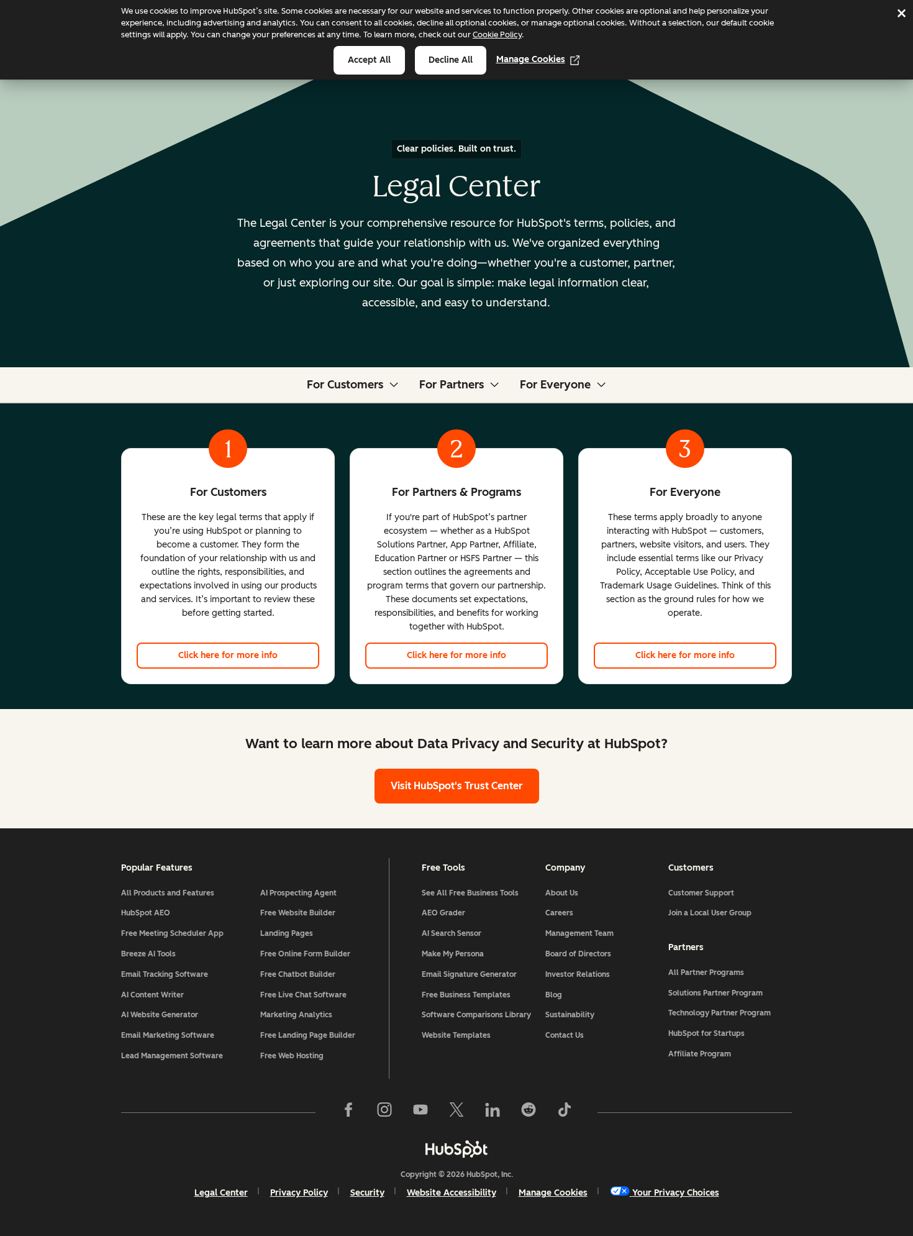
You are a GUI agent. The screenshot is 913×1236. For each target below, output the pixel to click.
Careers (559, 913)
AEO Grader (443, 913)
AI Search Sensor (451, 933)
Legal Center (221, 1193)
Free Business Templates (466, 995)
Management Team (579, 933)
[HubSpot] (456, 1149)
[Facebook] (348, 1112)
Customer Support (701, 893)
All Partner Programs (706, 972)
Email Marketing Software (167, 1035)
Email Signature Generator (469, 974)
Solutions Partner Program (715, 993)
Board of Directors (578, 954)
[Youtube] (420, 1112)
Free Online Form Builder (305, 954)
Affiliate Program (699, 1054)
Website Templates (456, 1035)
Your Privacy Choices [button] (675, 1193)
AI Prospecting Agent (298, 893)
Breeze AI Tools (148, 954)
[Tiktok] (564, 1112)
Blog (553, 995)
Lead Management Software (172, 1055)
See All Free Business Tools (470, 893)
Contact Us (564, 1035)
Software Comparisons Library (476, 1014)
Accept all (369, 60)
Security (367, 1193)
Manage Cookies (530, 59)
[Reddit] (528, 1112)
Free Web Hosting (292, 1055)
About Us (561, 893)
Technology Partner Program (719, 1013)
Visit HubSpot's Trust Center (457, 786)
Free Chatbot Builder (297, 974)
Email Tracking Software (164, 974)
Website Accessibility (451, 1193)
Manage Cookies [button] (553, 1193)
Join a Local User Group (710, 913)
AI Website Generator (159, 1014)
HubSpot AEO (145, 913)
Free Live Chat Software (303, 995)
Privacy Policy (299, 1193)
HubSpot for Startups (706, 1033)
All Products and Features (167, 893)
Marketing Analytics (296, 1014)
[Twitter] (456, 1112)
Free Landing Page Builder (307, 1035)
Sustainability (569, 1014)
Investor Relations (577, 974)
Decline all (451, 60)
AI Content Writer (152, 995)
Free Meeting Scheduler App (172, 933)
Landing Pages (286, 933)
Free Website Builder (297, 913)
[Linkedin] (492, 1112)
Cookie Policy (497, 34)
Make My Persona (453, 954)
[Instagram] (384, 1112)
